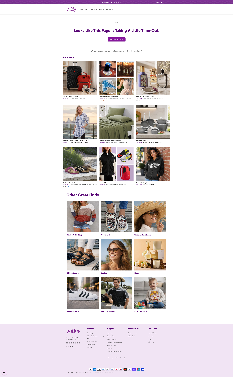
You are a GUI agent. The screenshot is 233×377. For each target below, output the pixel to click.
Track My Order (112, 339)
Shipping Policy (111, 345)
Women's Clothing (74, 235)
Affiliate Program (133, 333)
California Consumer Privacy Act (95, 337)
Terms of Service (92, 341)
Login (158, 2)
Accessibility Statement (114, 351)
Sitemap (89, 347)
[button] (106, 9)
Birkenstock (72, 273)
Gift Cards (151, 342)
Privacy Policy (91, 344)
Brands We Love (152, 333)
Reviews (150, 336)
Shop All (150, 339)
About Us (90, 329)
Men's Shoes (72, 311)
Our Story (90, 333)
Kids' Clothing (140, 311)
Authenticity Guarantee (114, 342)
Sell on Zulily (131, 336)
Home (136, 273)
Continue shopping (116, 39)
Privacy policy (89, 372)
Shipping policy (109, 372)
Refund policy (80, 372)
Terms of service (99, 372)
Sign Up (164, 2)
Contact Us (110, 336)
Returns (109, 348)
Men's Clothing (107, 311)
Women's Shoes (107, 235)
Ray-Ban (104, 273)
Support (110, 329)
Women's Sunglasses (142, 235)
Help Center (111, 333)
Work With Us (133, 329)
